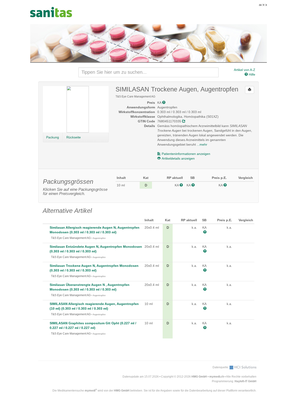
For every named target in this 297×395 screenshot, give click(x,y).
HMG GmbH (199, 376)
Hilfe (251, 74)
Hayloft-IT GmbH (245, 381)
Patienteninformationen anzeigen (186, 154)
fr (264, 4)
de (260, 4)
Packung (52, 137)
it (266, 4)
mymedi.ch (216, 376)
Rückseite (73, 137)
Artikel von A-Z (244, 70)
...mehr (202, 144)
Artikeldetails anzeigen (178, 158)
